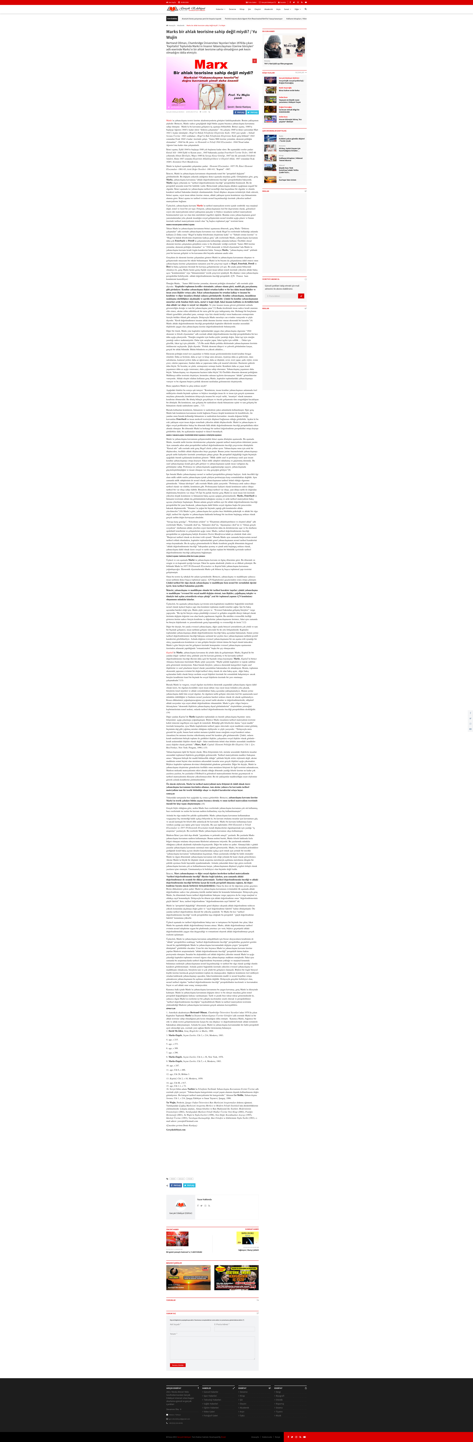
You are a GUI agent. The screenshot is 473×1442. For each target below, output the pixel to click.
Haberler (219, 9)
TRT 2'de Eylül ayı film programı (278, 63)
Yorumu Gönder (178, 1365)
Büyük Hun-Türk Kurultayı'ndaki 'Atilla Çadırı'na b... (288, 170)
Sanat (286, 9)
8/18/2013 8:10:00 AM (251, 1247)
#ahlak (181, 1179)
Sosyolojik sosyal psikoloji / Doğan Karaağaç (291, 81)
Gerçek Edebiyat (184, 1437)
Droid (223, 1437)
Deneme (232, 9)
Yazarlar (283, 2)
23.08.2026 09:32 (174, 1285)
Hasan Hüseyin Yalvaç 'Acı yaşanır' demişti (290, 120)
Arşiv (278, 9)
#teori (189, 1179)
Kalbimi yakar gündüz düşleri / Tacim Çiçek (292, 139)
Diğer (297, 9)
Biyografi (280, 1395)
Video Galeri (209, 1411)
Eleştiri (258, 9)
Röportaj (280, 1403)
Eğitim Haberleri (211, 1407)
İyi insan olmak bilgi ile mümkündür (289, 110)
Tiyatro (279, 1411)
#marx (173, 1179)
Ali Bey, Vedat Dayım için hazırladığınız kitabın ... (289, 149)
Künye (277, 1437)
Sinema (279, 1407)
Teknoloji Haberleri (212, 1399)
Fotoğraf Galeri (211, 1415)
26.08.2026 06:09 (222, 1285)
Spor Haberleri (210, 1395)
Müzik (278, 1415)
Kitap (242, 9)
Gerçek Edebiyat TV (269, 2)
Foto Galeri (252, 2)
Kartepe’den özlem (176, 1287)
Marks (169, 120)
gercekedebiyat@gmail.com (179, 1419)
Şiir (249, 9)
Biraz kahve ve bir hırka (289, 90)
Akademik (268, 9)
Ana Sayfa (172, 2)
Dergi (278, 1391)
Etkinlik (279, 1399)
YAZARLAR (300, 72)
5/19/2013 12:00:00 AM (174, 1249)
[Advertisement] (212, 1153)
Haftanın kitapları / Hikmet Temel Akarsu (201, 18)
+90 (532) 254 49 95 (176, 1423)
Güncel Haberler (211, 1391)
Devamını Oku (172, 1409)
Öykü (242, 1415)
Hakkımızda (267, 1437)
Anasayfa (172, 25)
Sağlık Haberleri (211, 1403)
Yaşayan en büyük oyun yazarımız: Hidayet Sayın (290, 101)
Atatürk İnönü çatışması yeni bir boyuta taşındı (235, 1287)
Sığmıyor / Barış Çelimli (248, 1250)
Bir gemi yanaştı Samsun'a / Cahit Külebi (184, 1252)
